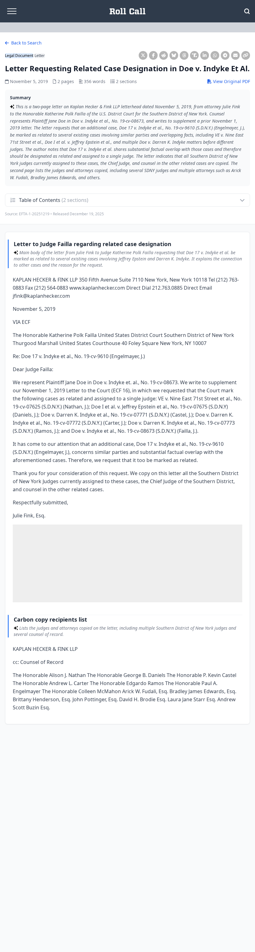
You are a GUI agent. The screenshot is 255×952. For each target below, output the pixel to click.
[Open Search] (247, 11)
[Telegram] (225, 55)
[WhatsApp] (215, 55)
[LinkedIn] (204, 55)
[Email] (235, 55)
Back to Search (26, 43)
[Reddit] (163, 55)
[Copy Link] (245, 55)
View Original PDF (231, 81)
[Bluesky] (173, 55)
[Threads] (184, 55)
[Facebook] (153, 55)
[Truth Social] (194, 55)
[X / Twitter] (143, 55)
